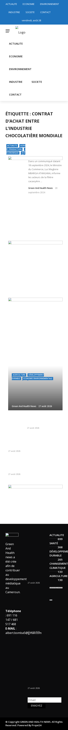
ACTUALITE (11, 4)
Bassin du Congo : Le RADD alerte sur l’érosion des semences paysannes (45, 420)
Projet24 (36, 725)
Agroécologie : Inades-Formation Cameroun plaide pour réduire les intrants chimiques (42, 441)
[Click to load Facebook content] (51, 600)
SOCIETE (30, 12)
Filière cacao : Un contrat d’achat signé (43, 150)
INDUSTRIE (14, 12)
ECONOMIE (28, 4)
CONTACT (45, 12)
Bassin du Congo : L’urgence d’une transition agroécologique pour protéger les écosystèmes (38, 562)
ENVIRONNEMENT (49, 4)
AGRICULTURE (19, 375)
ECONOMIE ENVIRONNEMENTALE (37, 378)
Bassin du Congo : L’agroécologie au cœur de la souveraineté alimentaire (45, 464)
